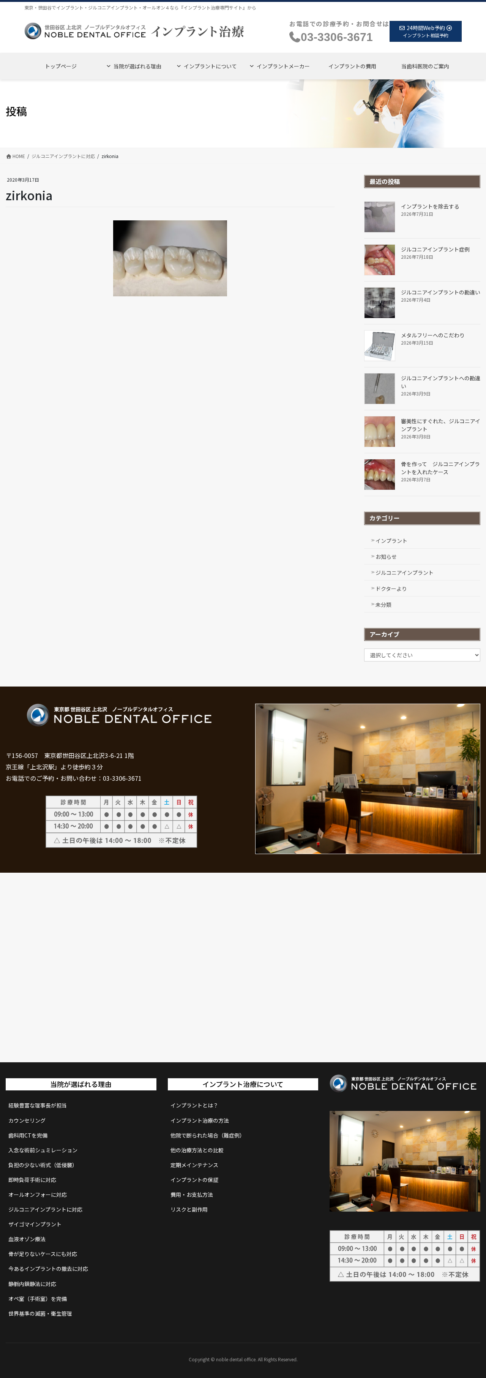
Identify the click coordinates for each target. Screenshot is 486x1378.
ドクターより (391, 588)
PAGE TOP (468, 1329)
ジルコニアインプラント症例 (435, 249)
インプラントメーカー (283, 66)
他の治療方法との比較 (197, 1150)
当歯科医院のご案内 (425, 66)
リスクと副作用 (189, 1209)
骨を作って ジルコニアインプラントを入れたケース (440, 468)
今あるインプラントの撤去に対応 (48, 1268)
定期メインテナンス (194, 1165)
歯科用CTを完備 (27, 1135)
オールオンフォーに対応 (37, 1194)
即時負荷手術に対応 (32, 1179)
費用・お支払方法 (191, 1194)
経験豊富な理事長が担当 (37, 1105)
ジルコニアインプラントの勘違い (440, 292)
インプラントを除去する (430, 206)
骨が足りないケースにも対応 (42, 1254)
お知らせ (386, 556)
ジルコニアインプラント (405, 572)
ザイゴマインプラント (35, 1224)
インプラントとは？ (194, 1105)
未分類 (383, 604)
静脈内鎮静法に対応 (32, 1284)
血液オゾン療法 (27, 1239)
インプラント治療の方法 (199, 1120)
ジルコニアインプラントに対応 (45, 1209)
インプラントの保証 (194, 1179)
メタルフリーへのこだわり (433, 335)
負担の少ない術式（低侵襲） (42, 1165)
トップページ (61, 66)
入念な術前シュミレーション (42, 1150)
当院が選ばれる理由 (137, 66)
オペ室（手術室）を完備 (37, 1298)
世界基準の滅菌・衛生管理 (40, 1313)
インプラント (391, 540)
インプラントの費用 (352, 66)
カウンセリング (27, 1120)
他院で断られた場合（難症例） (207, 1135)
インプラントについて (210, 66)
